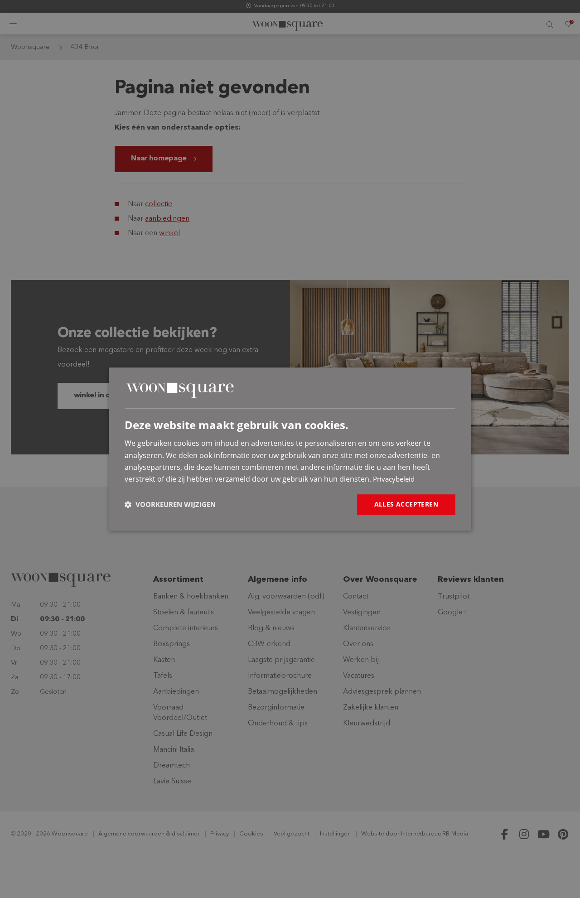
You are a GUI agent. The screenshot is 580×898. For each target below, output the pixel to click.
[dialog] (290, 449)
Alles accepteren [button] (406, 504)
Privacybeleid (394, 479)
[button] (170, 504)
